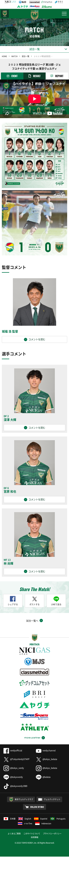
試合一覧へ (32, 620)
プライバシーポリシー (52, 833)
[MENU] (64, 14)
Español (43, 818)
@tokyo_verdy (17, 768)
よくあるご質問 (14, 833)
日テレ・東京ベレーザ (5, 14)
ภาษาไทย (28, 823)
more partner (32, 738)
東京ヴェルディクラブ (24, 799)
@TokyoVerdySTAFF (19, 759)
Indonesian (46, 823)
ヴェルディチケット (52, 799)
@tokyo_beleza (50, 759)
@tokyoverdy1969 (18, 786)
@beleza (46, 777)
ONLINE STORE (37, 807)
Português (61, 818)
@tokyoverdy (16, 777)
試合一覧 (25, 56)
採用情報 (34, 837)
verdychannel (49, 750)
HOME (4, 56)
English (28, 818)
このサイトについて (32, 833)
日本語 (12, 818)
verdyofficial (16, 750)
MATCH (14, 56)
